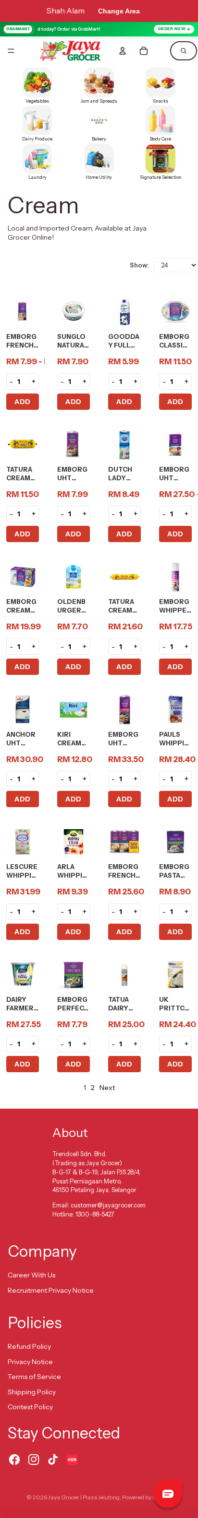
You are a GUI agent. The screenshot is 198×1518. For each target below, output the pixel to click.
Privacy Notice (30, 1361)
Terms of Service (34, 1376)
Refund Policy (29, 1346)
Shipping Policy (32, 1392)
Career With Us (31, 1275)
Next (107, 1087)
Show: (139, 265)
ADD (22, 402)
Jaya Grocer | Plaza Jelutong (84, 1497)
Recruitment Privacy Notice (51, 1290)
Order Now (172, 28)
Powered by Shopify (147, 1497)
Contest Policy (30, 1406)
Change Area (119, 11)
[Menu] (11, 51)
